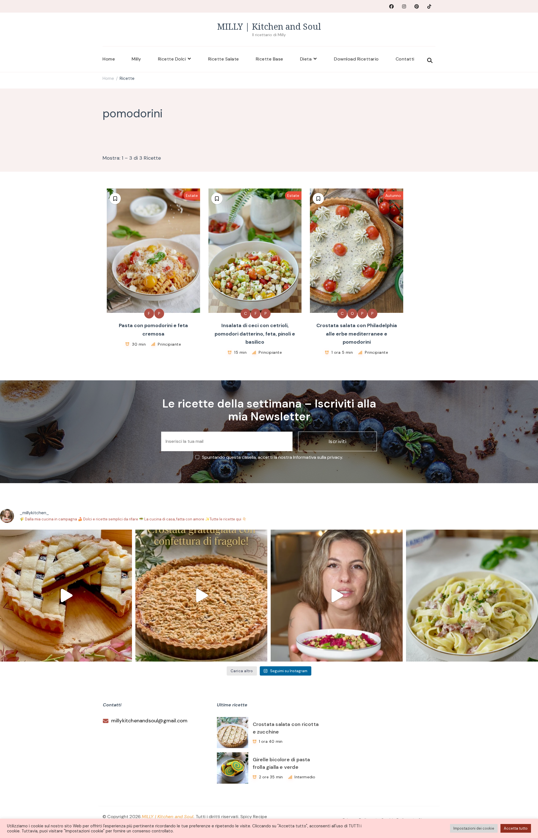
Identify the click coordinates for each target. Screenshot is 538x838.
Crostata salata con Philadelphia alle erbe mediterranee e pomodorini (356, 333)
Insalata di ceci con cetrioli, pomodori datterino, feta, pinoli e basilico (255, 333)
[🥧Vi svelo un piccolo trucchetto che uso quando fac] (66, 596)
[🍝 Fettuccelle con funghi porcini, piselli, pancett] (472, 596)
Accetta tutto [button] (516, 828)
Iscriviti (338, 441)
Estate (192, 195)
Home (109, 59)
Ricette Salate (223, 59)
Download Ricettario (356, 59)
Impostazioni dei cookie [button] (473, 828)
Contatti (405, 59)
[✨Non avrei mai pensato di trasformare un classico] (337, 596)
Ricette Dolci (172, 59)
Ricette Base (269, 59)
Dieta (306, 59)
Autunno (393, 195)
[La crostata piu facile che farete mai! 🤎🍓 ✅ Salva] (201, 596)
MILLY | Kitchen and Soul (269, 26)
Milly (136, 59)
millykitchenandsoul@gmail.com (149, 720)
